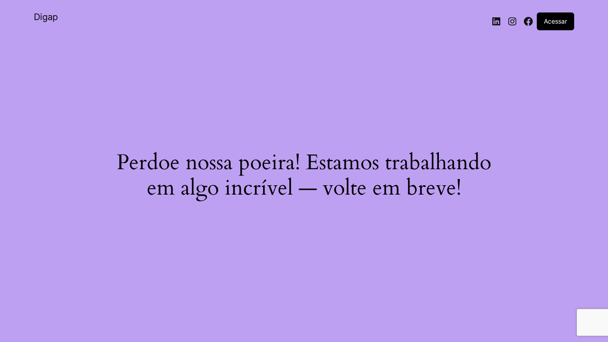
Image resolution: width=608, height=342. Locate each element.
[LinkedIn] (496, 21)
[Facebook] (528, 21)
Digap (46, 17)
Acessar (555, 21)
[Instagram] (512, 21)
